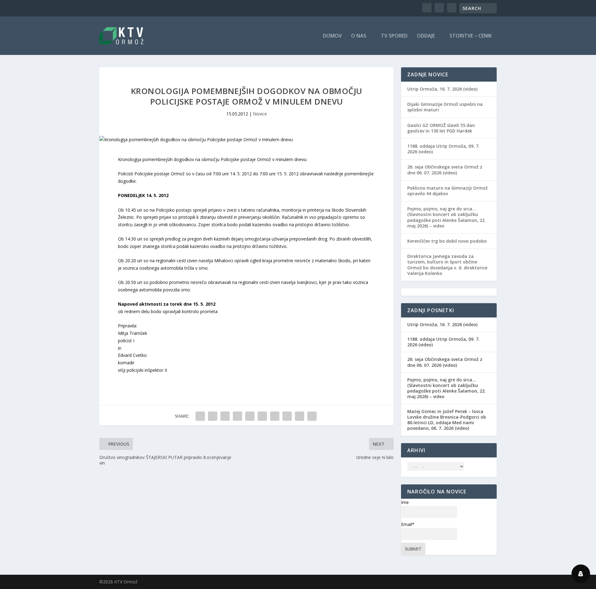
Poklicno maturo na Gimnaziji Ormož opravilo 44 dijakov (447, 190)
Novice (260, 114)
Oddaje (426, 36)
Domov (332, 36)
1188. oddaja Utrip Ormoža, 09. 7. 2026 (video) (443, 149)
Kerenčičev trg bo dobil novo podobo (447, 241)
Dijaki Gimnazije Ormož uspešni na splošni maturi (445, 107)
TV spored (394, 36)
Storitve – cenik (470, 36)
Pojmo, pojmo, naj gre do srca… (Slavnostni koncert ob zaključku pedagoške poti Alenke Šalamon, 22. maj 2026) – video (446, 217)
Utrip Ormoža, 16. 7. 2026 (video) (442, 89)
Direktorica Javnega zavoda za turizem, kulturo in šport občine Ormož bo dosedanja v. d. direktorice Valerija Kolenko (447, 264)
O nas (358, 36)
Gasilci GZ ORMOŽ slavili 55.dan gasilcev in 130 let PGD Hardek (441, 128)
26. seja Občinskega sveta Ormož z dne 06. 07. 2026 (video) (444, 169)
